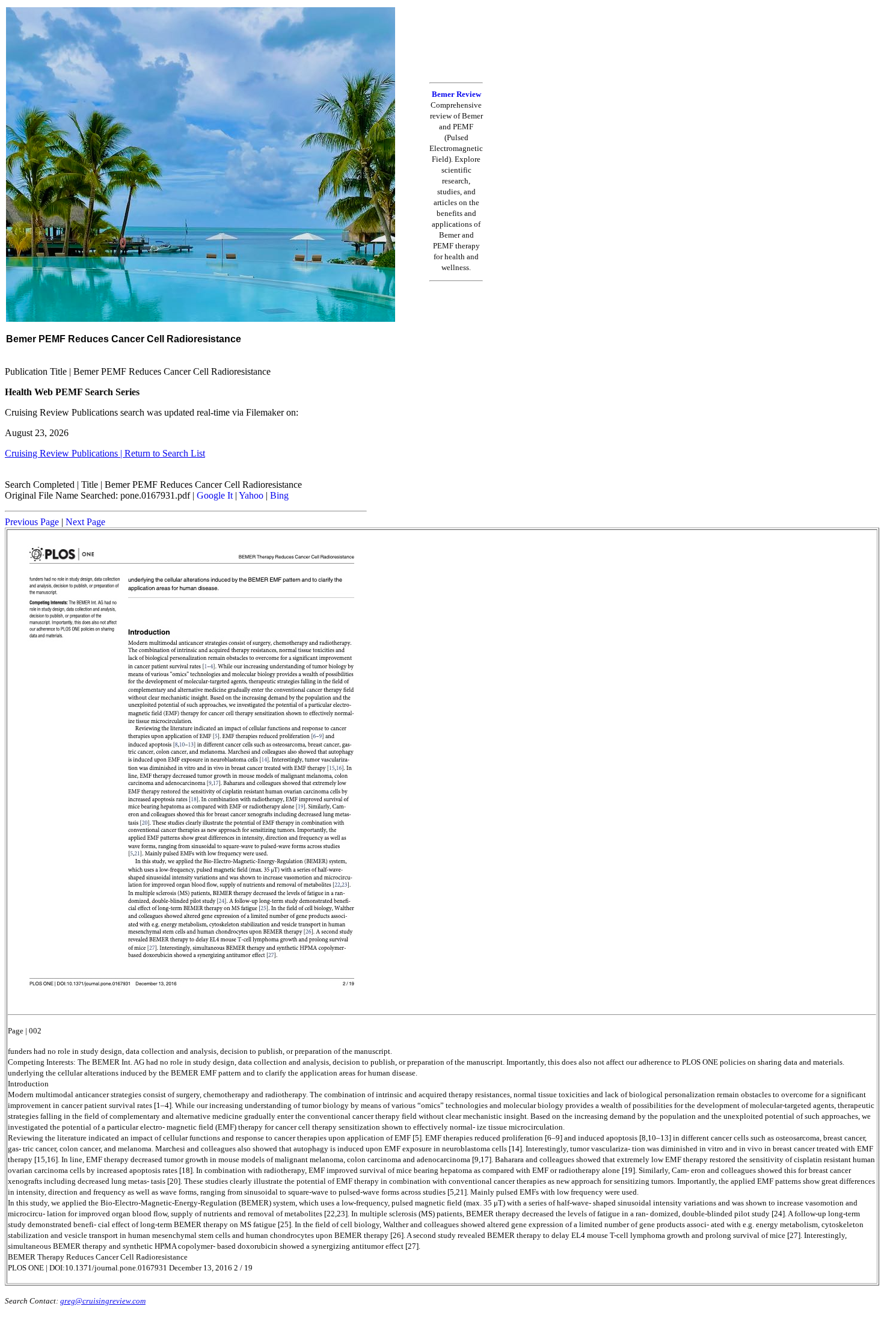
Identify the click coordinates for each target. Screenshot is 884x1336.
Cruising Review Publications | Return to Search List (105, 453)
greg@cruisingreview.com (103, 1300)
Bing (279, 495)
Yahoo (251, 495)
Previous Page (32, 522)
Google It (215, 495)
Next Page (85, 522)
